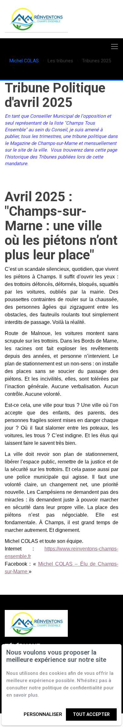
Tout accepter (91, 714)
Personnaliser (43, 714)
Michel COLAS (24, 61)
